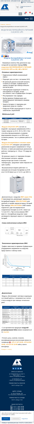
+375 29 (18, 409)
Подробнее (25, 418)
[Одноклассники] (4, 56)
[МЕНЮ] (31, 19)
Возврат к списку (6, 349)
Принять (5, 419)
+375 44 (18, 408)
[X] (6, 56)
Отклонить (16, 419)
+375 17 (18, 406)
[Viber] (8, 56)
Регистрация (30, 2)
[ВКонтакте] (2, 56)
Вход (24, 2)
